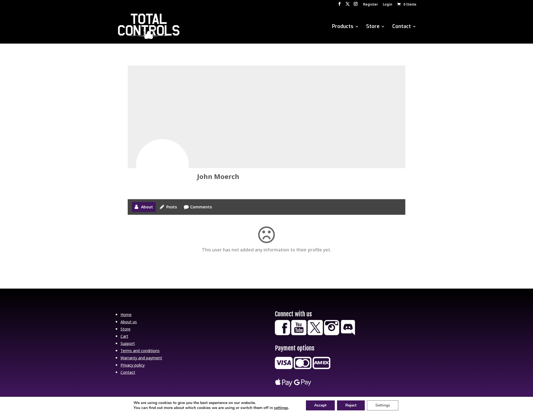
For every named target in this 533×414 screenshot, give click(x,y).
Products (342, 27)
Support (127, 343)
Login (387, 5)
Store (372, 27)
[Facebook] (282, 333)
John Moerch (218, 176)
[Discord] (348, 333)
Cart (124, 336)
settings (281, 407)
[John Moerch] (162, 165)
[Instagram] (331, 333)
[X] (315, 333)
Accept (320, 405)
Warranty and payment (141, 357)
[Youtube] (298, 333)
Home (126, 314)
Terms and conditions (140, 350)
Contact (401, 27)
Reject (350, 405)
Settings (382, 405)
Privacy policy (132, 365)
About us (128, 321)
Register (370, 5)
